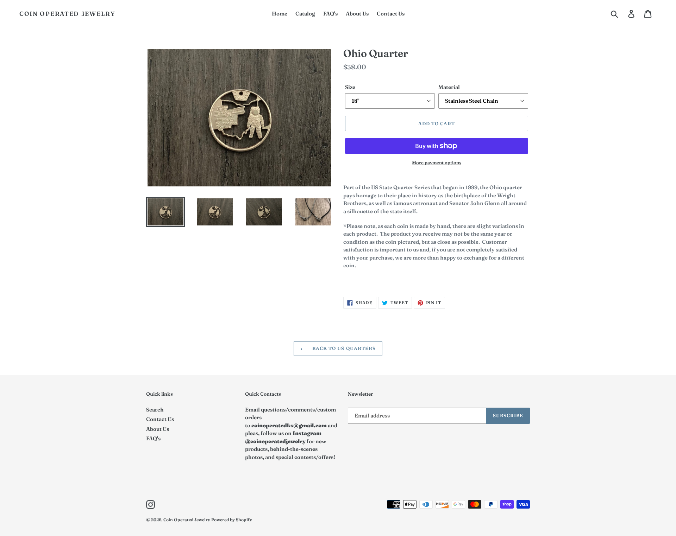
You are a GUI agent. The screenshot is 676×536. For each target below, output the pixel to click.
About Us (157, 429)
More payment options (436, 162)
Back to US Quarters (343, 348)
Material (449, 87)
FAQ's (153, 438)
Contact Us (160, 419)
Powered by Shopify (231, 519)
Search (155, 409)
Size (350, 87)
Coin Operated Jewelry (67, 13)
